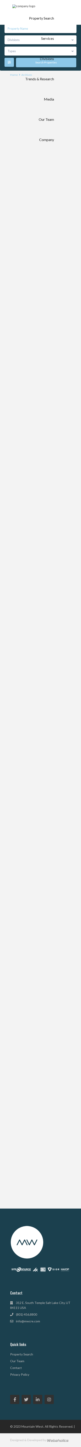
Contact (16, 1368)
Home (14, 74)
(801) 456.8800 (26, 1314)
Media (49, 99)
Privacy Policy (19, 1374)
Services (47, 38)
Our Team (46, 119)
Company (46, 139)
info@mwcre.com (28, 1321)
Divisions (47, 58)
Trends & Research (39, 79)
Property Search (41, 18)
